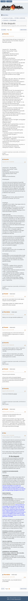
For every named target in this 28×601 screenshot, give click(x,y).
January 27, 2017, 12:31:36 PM (8, 435)
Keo (5, 433)
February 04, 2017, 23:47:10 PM (8, 577)
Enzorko (6, 34)
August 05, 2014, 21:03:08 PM (8, 161)
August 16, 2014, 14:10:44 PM (8, 314)
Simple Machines (17, 599)
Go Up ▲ (19, 597)
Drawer (6, 294)
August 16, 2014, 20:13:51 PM (8, 390)
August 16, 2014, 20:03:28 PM (8, 371)
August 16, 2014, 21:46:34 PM (8, 411)
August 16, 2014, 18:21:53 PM (8, 329)
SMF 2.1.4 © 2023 (10, 599)
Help (8, 597)
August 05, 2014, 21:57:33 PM (8, 296)
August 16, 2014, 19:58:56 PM (8, 345)
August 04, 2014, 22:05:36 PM (8, 36)
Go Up (2, 588)
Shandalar (7, 312)
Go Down (3, 29)
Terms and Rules (13, 597)
